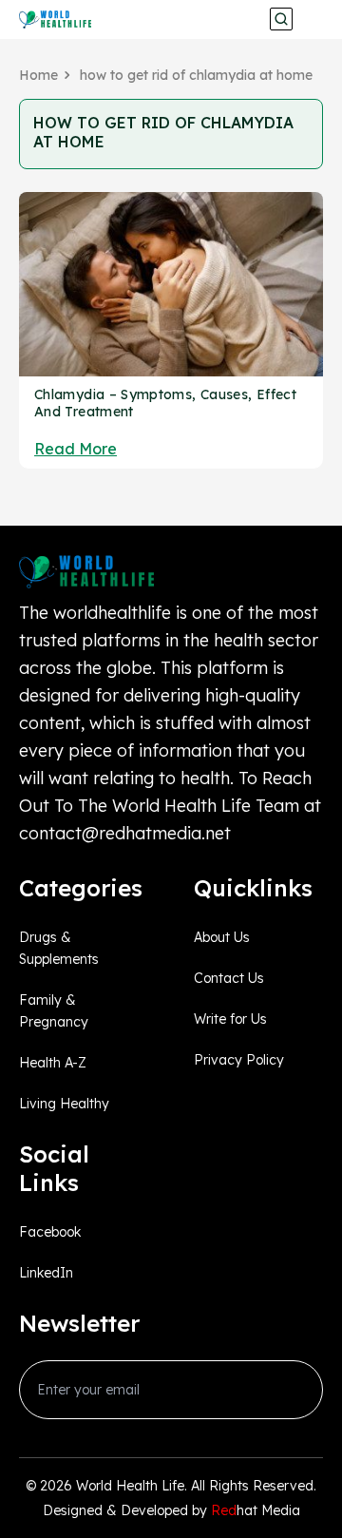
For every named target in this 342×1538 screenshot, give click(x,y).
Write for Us (230, 1019)
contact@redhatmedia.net (125, 833)
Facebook (50, 1231)
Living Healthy (64, 1103)
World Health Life (130, 1485)
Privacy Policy (239, 1059)
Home (38, 75)
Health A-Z (52, 1062)
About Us (222, 937)
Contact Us (229, 978)
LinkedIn (46, 1272)
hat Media (255, 1510)
